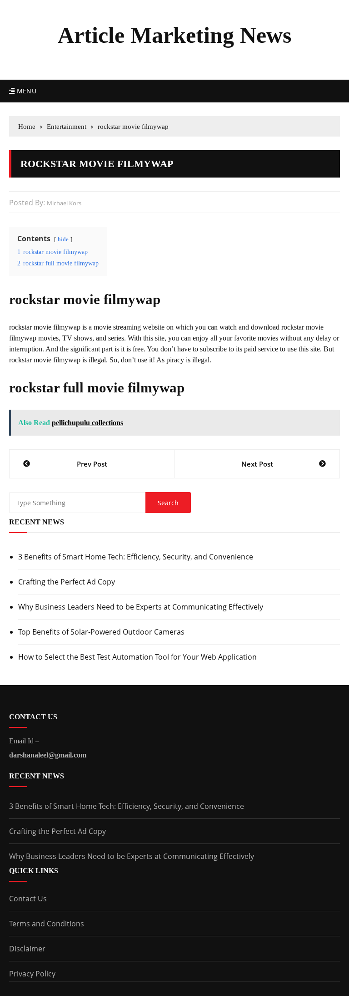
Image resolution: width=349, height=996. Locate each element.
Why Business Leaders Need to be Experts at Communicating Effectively (140, 607)
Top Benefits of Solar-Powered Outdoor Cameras (101, 632)
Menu (25, 90)
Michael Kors (64, 203)
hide (63, 239)
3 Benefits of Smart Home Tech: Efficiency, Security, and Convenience (135, 557)
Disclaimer (27, 949)
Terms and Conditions (46, 924)
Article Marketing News (174, 35)
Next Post (257, 463)
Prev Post (92, 463)
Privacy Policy (32, 974)
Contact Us (28, 899)
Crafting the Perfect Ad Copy (66, 582)
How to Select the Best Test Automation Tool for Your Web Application (137, 657)
